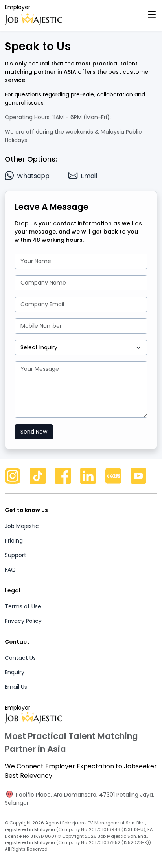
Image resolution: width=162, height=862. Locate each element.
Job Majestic (22, 526)
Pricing (14, 540)
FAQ (10, 569)
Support (15, 555)
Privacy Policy (23, 621)
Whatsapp (33, 175)
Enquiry (14, 672)
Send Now (33, 432)
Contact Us (20, 658)
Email (89, 175)
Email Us (16, 687)
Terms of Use (23, 606)
